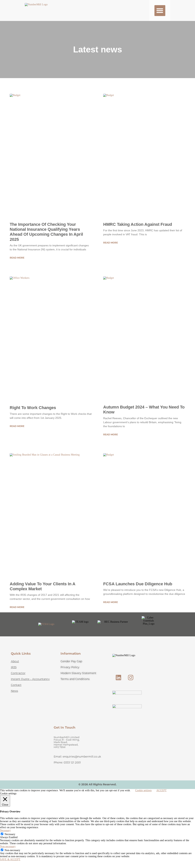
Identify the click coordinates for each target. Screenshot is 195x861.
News (14, 691)
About (15, 661)
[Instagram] (131, 677)
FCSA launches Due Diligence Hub (137, 583)
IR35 (14, 667)
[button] (159, 10)
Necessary (10, 834)
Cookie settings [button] (143, 790)
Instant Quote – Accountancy (30, 679)
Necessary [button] (5, 830)
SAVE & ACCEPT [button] (10, 859)
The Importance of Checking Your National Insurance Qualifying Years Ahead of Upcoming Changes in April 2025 (46, 232)
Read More (17, 258)
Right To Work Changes (33, 407)
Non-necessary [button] (8, 846)
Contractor (18, 673)
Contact (16, 685)
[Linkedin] (118, 677)
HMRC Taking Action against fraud (137, 224)
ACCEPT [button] (161, 790)
